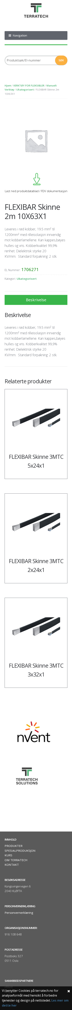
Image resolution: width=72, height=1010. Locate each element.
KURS (8, 855)
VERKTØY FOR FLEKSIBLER (28, 85)
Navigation (20, 35)
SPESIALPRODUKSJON (20, 850)
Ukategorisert (25, 89)
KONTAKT (12, 864)
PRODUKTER (13, 846)
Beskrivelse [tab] (36, 299)
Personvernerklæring (19, 913)
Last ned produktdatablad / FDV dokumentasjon (36, 191)
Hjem (8, 85)
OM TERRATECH (16, 860)
